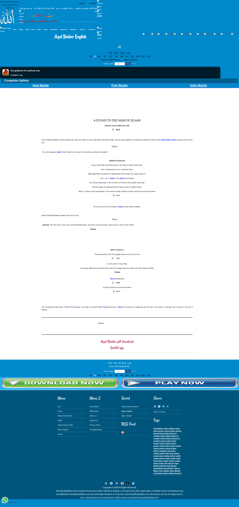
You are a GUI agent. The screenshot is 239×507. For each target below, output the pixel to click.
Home (60, 411)
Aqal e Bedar (126, 416)
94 (90, 56)
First (110, 53)
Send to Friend (159, 412)
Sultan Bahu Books (65, 416)
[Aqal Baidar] (119, 388)
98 (110, 56)
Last (128, 53)
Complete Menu (96, 430)
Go (128, 64)
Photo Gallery (63, 430)
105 (148, 56)
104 (143, 56)
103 (137, 56)
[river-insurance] (9, 502)
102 (132, 56)
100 (121, 56)
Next (122, 53)
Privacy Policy (95, 425)
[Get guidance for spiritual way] (5, 75)
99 (116, 56)
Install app (117, 347)
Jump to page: (108, 64)
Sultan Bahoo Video (65, 425)
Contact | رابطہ (17, 75)
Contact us (94, 420)
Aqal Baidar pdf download (117, 341)
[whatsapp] (5, 500)
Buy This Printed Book (119, 366)
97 (104, 56)
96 (99, 56)
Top (59, 407)
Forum (60, 434)
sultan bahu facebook (129, 407)
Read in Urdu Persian (111, 60)
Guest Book (94, 407)
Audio (60, 420)
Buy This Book (131, 60)
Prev (116, 53)
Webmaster (94, 411)
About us (93, 416)
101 (127, 56)
